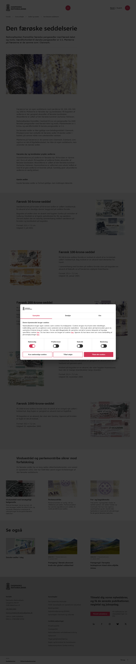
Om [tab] (99, 315)
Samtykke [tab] (36, 315)
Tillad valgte (68, 354)
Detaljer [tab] (68, 315)
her (38, 332)
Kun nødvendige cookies (37, 354)
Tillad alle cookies (98, 354)
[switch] (56, 346)
